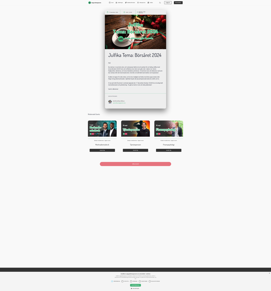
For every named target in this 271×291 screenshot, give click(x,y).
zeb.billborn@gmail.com (119, 103)
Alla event (135, 164)
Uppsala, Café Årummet (142, 12)
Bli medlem (178, 2)
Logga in (168, 2)
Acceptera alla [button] (135, 285)
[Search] (160, 3)
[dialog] (135, 281)
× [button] (269, 273)
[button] (135, 288)
